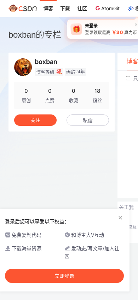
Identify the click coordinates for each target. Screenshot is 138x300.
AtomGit (110, 8)
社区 (82, 8)
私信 (88, 120)
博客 (48, 8)
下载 (65, 8)
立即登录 (64, 276)
